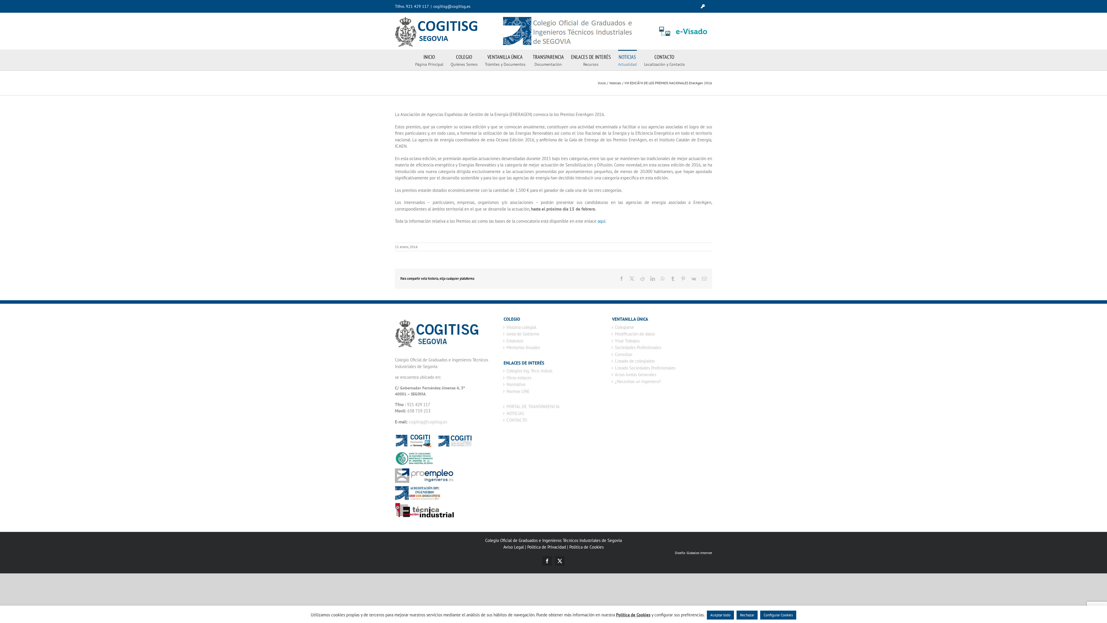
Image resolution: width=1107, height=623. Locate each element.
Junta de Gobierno (523, 334)
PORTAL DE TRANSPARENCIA (533, 406)
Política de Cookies (586, 547)
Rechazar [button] (747, 615)
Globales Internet (699, 553)
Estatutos (515, 341)
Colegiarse (624, 327)
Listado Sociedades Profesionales (645, 368)
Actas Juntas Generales (635, 374)
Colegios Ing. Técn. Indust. (530, 371)
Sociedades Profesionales (638, 347)
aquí (601, 221)
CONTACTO (517, 420)
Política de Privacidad (546, 547)
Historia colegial (521, 327)
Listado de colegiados (635, 361)
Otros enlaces (519, 377)
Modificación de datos (635, 334)
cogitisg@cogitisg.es (451, 6)
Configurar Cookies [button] (778, 615)
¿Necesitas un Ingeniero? (638, 381)
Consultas (623, 354)
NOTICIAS (515, 413)
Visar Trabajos (627, 341)
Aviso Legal (513, 547)
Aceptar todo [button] (720, 615)
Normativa (516, 384)
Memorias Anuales (523, 347)
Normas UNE (518, 391)
